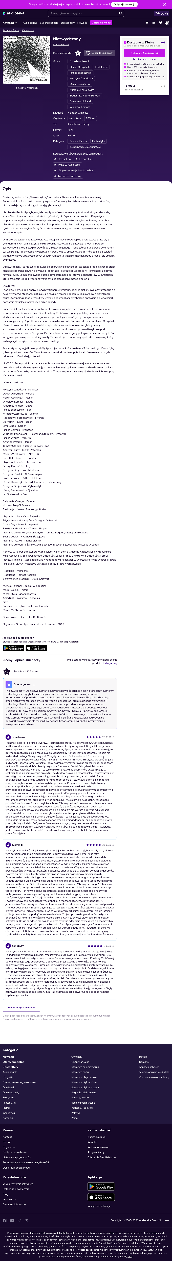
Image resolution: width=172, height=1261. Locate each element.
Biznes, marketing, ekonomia (19, 1082)
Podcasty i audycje (82, 1108)
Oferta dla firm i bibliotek (102, 1157)
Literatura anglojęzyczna (85, 1067)
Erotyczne (8, 1097)
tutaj (130, 1256)
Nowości (82, 23)
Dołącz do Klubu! (101, 22)
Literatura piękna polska (85, 1087)
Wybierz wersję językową (18, 1184)
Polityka (75, 1113)
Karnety (92, 1142)
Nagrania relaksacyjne (83, 1092)
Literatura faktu (80, 1072)
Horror (6, 1108)
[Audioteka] (13, 13)
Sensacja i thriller (149, 1067)
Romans (144, 1062)
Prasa (74, 1118)
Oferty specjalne (13, 1062)
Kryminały (76, 1057)
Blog (5, 1194)
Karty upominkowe (98, 1147)
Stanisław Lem (61, 44)
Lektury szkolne (80, 1062)
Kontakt (7, 1137)
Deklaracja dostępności (16, 1168)
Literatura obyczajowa (84, 1077)
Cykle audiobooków (14, 1204)
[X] (27, 1221)
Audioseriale (30, 23)
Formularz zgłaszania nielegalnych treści (26, 1162)
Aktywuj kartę (96, 1152)
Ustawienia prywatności (17, 1157)
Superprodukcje (49, 23)
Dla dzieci (8, 1087)
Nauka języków (80, 1097)
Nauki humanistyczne (83, 1103)
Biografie (8, 1077)
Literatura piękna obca (84, 1082)
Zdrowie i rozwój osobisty (154, 1077)
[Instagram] (19, 1221)
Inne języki (9, 1113)
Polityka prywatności (15, 1152)
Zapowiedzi (9, 1199)
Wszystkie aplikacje (99, 1206)
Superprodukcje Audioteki (154, 1072)
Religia (143, 1057)
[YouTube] (12, 1221)
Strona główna (11, 30)
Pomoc (7, 1142)
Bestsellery (68, 23)
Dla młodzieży (11, 1092)
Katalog (8, 23)
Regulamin (9, 1147)
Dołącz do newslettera (16, 1189)
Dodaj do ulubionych (102, 53)
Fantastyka (28, 30)
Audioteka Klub (96, 1137)
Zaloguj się (161, 13)
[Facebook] (5, 1221)
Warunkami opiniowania (78, 1019)
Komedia (8, 1118)
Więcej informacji (124, 4)
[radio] (144, 43)
